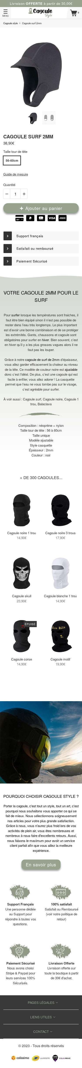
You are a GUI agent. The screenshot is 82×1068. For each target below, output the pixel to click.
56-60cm (12, 160)
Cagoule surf (32, 399)
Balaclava (45, 404)
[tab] (41, 236)
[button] (41, 236)
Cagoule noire (53, 399)
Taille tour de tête (15, 151)
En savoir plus (41, 864)
